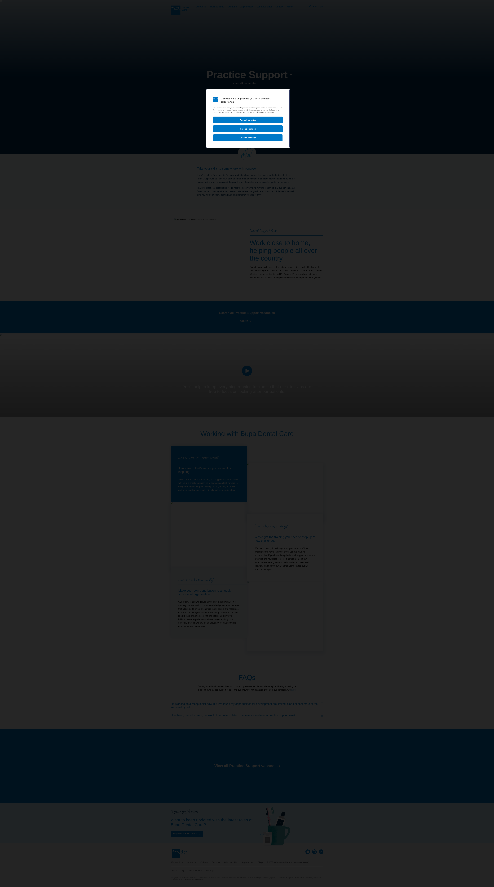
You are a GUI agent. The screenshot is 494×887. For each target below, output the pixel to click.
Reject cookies (248, 129)
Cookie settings (248, 137)
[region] (248, 118)
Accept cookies (248, 120)
